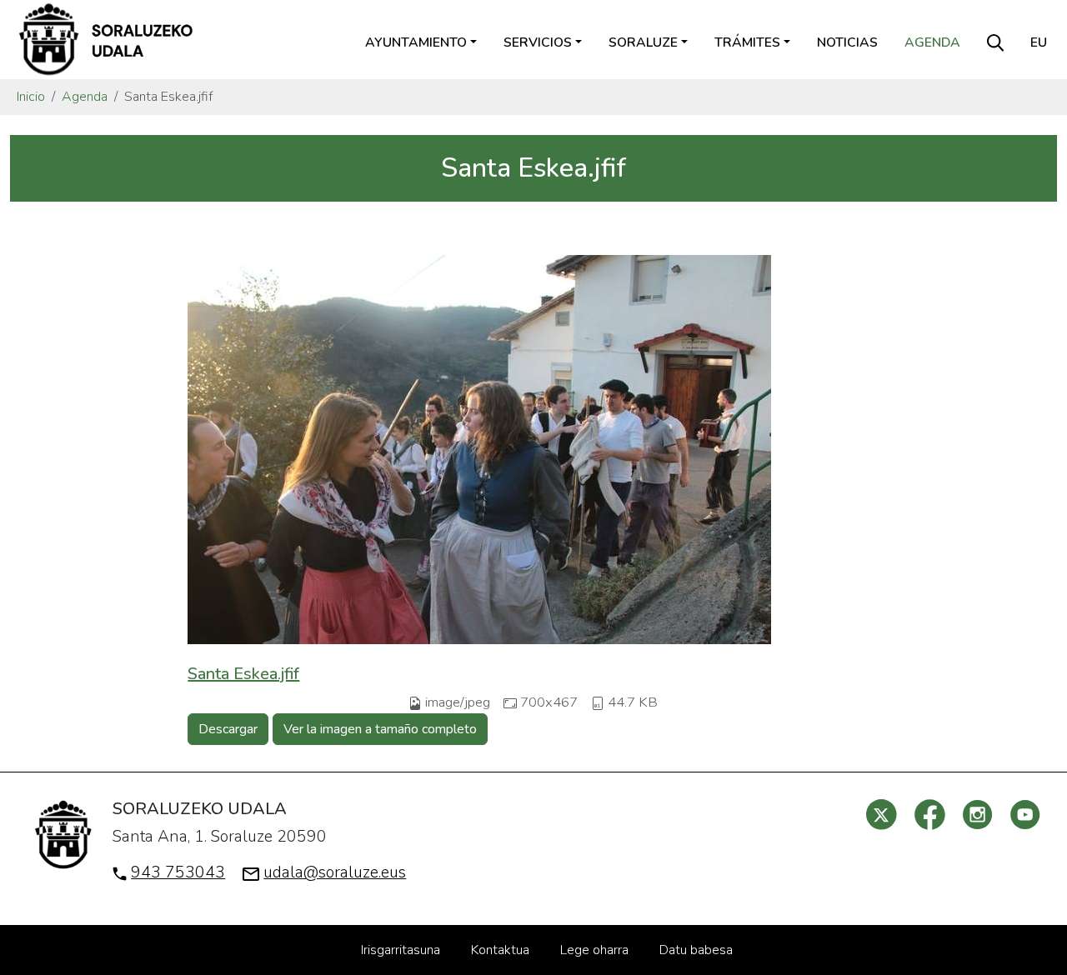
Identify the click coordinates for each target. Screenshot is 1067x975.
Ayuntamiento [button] (416, 42)
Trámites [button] (747, 42)
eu (1038, 42)
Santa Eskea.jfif (243, 673)
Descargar (228, 729)
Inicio (31, 97)
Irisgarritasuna (400, 950)
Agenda (932, 42)
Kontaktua (500, 950)
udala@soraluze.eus (334, 872)
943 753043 (178, 872)
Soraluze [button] (643, 42)
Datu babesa (696, 950)
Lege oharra (594, 950)
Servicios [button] (537, 42)
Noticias (847, 42)
